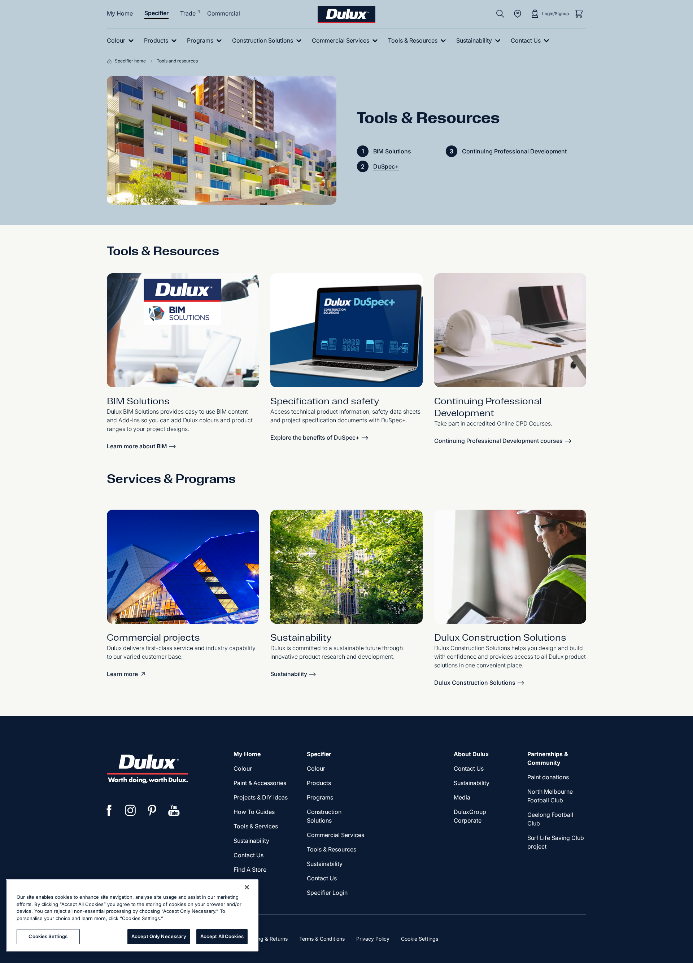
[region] (132, 915)
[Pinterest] (152, 810)
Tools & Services (256, 826)
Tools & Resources (331, 849)
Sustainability (325, 863)
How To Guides (254, 811)
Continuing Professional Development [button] (514, 151)
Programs (320, 797)
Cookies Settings (48, 936)
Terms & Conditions (322, 939)
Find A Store (250, 869)
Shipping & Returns (265, 939)
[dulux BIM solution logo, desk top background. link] (183, 330)
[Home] (111, 61)
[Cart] (579, 13)
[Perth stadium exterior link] (183, 567)
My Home (120, 13)
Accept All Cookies (222, 936)
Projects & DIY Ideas (261, 797)
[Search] (500, 13)
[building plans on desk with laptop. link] (510, 330)
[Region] (517, 13)
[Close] (247, 887)
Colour (243, 768)
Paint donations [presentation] (548, 777)
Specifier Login (327, 892)
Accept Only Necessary (158, 936)
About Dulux (471, 754)
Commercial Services (335, 834)
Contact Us (248, 855)
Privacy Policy (372, 939)
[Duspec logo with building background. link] (346, 330)
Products (319, 782)
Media (462, 797)
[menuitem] (122, 41)
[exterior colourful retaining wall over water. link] (346, 567)
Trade (188, 13)
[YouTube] (174, 810)
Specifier (156, 13)
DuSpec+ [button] (386, 166)
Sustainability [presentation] (251, 840)
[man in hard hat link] (510, 567)
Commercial (223, 13)
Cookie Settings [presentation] (419, 939)
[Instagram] (130, 810)
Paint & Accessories (260, 782)
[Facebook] (109, 810)
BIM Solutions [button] (392, 151)
